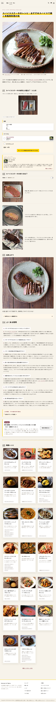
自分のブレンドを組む (11, 414)
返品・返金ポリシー (45, 690)
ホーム (4, 9)
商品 (7, 3)
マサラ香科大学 (27, 690)
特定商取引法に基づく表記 (20, 700)
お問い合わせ (43, 693)
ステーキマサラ (35, 80)
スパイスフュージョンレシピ (15, 9)
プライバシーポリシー (50, 700)
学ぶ (14, 3)
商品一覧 (26, 685)
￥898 (8, 138)
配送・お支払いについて (46, 688)
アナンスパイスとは (45, 685)
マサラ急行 (26, 693)
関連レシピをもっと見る (28, 668)
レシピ (10, 3)
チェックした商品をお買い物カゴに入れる (28, 150)
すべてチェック (10, 144)
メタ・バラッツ (8, 74)
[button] (48, 2)
